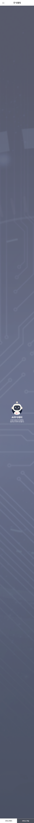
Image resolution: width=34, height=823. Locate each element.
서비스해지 (8, 821)
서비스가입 (25, 821)
